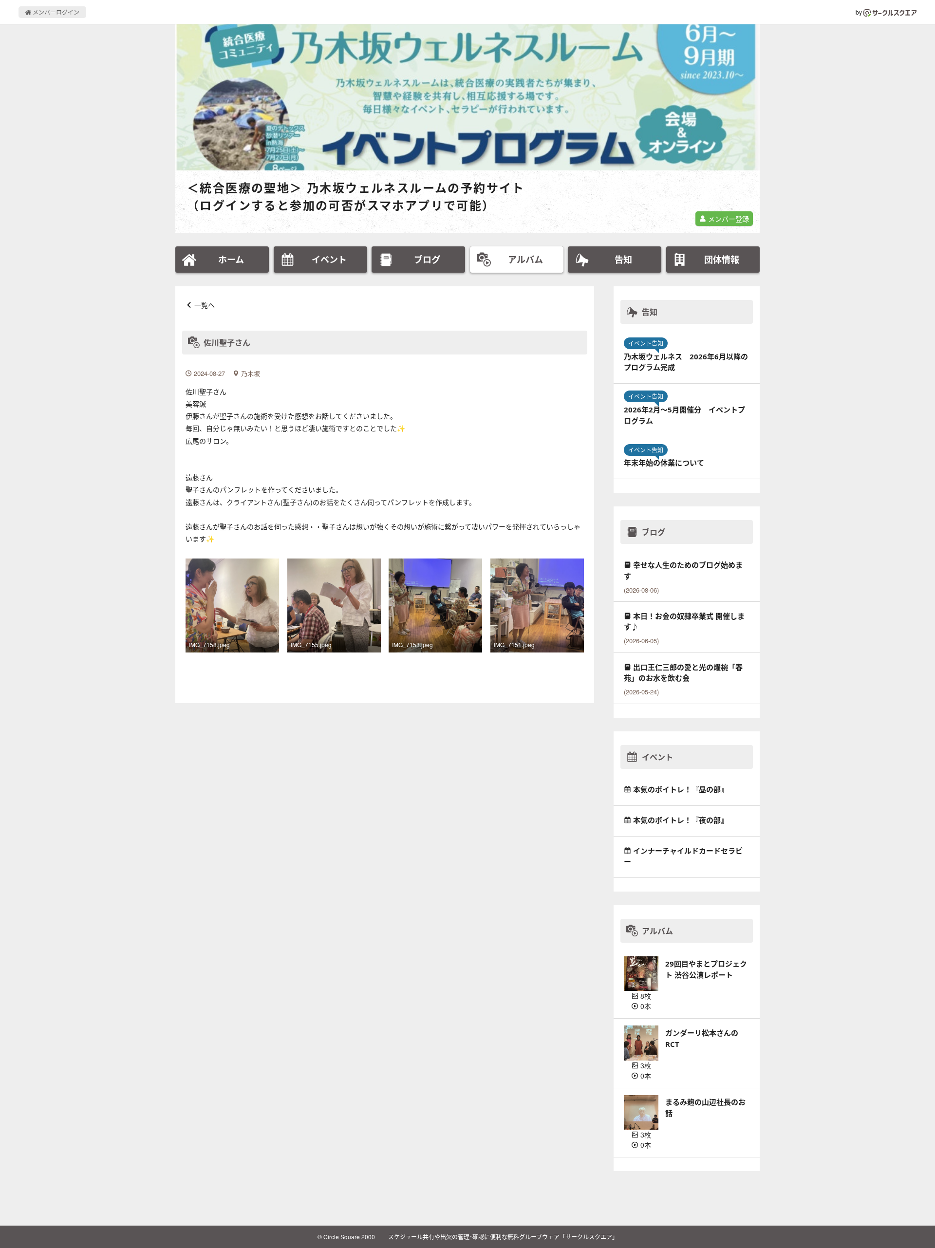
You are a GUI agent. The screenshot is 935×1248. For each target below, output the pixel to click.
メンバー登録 (727, 219)
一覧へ (204, 305)
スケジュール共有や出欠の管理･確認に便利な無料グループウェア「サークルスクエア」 (503, 1236)
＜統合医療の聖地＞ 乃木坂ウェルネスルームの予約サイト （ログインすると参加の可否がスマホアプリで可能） (356, 196)
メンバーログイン (55, 12)
